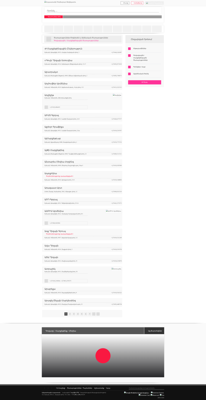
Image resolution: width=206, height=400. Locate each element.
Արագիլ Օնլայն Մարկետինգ (60, 300)
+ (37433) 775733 (116, 142)
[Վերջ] (98, 314)
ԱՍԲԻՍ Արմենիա (54, 211)
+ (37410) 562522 (116, 292)
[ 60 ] (75, 394)
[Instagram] (46, 388)
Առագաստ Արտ (53, 188)
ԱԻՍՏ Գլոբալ (52, 115)
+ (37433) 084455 (55, 107)
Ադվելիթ (49, 95)
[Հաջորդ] (93, 314)
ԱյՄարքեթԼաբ (53, 138)
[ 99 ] (79, 394)
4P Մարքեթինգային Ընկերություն (63, 48)
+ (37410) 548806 (116, 180)
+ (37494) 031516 (116, 191)
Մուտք (125, 3)
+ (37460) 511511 (116, 154)
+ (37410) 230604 (55, 281)
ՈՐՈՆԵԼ (145, 82)
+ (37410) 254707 (116, 130)
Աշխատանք (99, 388)
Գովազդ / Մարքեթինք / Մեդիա (61, 331)
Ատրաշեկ (50, 269)
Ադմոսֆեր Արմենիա (56, 83)
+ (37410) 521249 (116, 237)
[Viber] (50, 388)
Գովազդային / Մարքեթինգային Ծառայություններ (76, 40)
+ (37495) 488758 (116, 304)
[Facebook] (42, 388)
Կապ (108, 388)
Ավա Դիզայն (51, 245)
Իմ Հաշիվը (60, 388)
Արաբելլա (50, 289)
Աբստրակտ (51, 72)
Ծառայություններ (79, 388)
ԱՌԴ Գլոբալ (51, 199)
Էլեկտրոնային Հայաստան (51, 392)
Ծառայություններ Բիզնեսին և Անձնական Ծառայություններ (81, 38)
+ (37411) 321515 (116, 87)
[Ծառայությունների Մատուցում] (48, 39)
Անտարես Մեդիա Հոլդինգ (59, 162)
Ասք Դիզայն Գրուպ (59, 232)
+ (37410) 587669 (116, 165)
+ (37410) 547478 (116, 249)
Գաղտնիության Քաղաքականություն (93, 392)
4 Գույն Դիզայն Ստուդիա (58, 60)
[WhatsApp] (53, 388)
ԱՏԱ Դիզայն (51, 257)
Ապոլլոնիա (59, 174)
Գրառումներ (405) (54, 17)
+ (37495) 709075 (116, 75)
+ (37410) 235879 (116, 261)
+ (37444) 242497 (116, 52)
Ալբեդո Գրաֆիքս (54, 127)
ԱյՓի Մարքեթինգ (54, 150)
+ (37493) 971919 (116, 64)
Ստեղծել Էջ (138, 3)
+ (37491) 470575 (66, 281)
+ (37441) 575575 (116, 203)
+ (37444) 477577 (116, 119)
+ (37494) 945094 (55, 223)
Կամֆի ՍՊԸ (75, 392)
